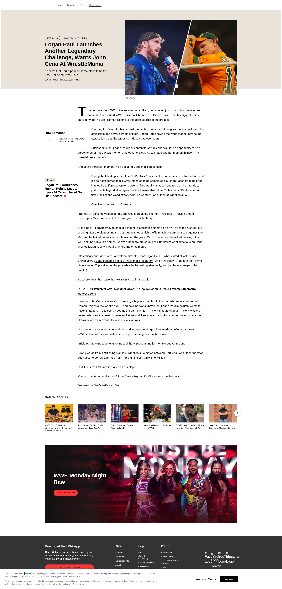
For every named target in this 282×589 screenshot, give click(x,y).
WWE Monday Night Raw (104, 385)
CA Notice (165, 567)
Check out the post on (111, 204)
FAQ (140, 552)
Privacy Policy (167, 557)
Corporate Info (122, 561)
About (118, 565)
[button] (237, 413)
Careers (119, 552)
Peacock (71, 141)
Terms (62, 574)
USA (49, 5)
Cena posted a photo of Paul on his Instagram (124, 260)
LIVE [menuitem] (82, 5)
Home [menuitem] (59, 5)
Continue (229, 579)
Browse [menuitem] (71, 5)
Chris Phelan (52, 80)
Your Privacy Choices (169, 562)
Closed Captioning (143, 557)
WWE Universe (117, 110)
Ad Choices (166, 552)
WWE (117, 385)
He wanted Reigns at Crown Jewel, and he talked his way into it (160, 237)
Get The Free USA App (69, 567)
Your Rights (55, 576)
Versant (28, 574)
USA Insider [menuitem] (95, 5)
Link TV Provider (146, 563)
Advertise (119, 557)
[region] (141, 579)
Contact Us (143, 567)
